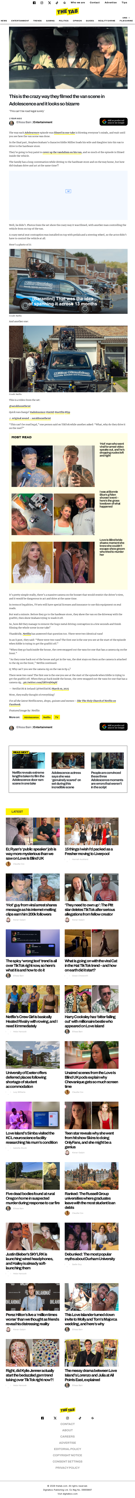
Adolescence (32, 132)
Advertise (111, 2)
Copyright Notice (67, 1455)
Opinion (77, 21)
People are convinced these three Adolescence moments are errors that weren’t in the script (107, 780)
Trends (37, 21)
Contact (95, 2)
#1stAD (50, 412)
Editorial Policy (67, 1449)
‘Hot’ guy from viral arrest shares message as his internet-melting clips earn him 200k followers (31, 909)
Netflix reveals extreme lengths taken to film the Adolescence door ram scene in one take (28, 778)
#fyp (67, 412)
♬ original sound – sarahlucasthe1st (30, 418)
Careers (67, 1436)
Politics (64, 21)
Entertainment (20, 21)
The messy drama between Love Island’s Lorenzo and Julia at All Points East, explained (91, 1375)
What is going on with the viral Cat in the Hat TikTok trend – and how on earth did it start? (91, 965)
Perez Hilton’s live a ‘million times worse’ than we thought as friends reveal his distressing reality (32, 1319)
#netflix (59, 412)
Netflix (27, 633)
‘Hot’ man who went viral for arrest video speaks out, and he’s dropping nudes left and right (112, 449)
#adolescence (38, 412)
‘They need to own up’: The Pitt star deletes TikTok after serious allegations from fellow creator (90, 909)
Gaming (50, 21)
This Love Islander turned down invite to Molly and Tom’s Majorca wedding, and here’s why (91, 1319)
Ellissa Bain (23, 122)
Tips (124, 2)
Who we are (78, 2)
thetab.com (61, 1486)
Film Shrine (126, 21)
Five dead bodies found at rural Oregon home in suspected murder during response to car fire (32, 1198)
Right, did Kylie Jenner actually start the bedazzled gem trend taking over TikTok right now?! (30, 1375)
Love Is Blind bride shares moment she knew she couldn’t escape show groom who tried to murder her (112, 547)
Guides (90, 21)
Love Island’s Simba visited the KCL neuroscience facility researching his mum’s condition (31, 1138)
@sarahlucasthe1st (20, 406)
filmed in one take (64, 132)
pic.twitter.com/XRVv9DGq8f (40, 682)
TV (56, 717)
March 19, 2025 (60, 688)
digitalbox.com (70, 1494)
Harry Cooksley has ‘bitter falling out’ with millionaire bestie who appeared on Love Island (90, 1021)
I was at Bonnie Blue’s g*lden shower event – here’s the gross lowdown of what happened (110, 499)
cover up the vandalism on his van (62, 152)
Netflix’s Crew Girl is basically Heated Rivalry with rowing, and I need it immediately (31, 1021)
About (67, 1430)
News (4, 21)
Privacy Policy (67, 1467)
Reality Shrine (106, 21)
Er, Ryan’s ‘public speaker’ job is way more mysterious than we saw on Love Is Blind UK (31, 853)
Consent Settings (67, 1461)
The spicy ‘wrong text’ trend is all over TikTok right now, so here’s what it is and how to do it (31, 965)
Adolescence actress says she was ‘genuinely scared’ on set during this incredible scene (66, 780)
